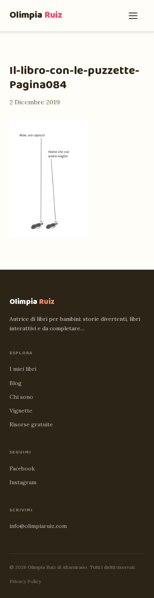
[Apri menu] (135, 15)
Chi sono (21, 396)
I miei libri (22, 368)
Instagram (22, 482)
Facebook (22, 468)
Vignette (20, 410)
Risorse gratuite (31, 424)
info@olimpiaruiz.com (38, 525)
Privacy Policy (25, 581)
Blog (15, 383)
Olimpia (35, 15)
